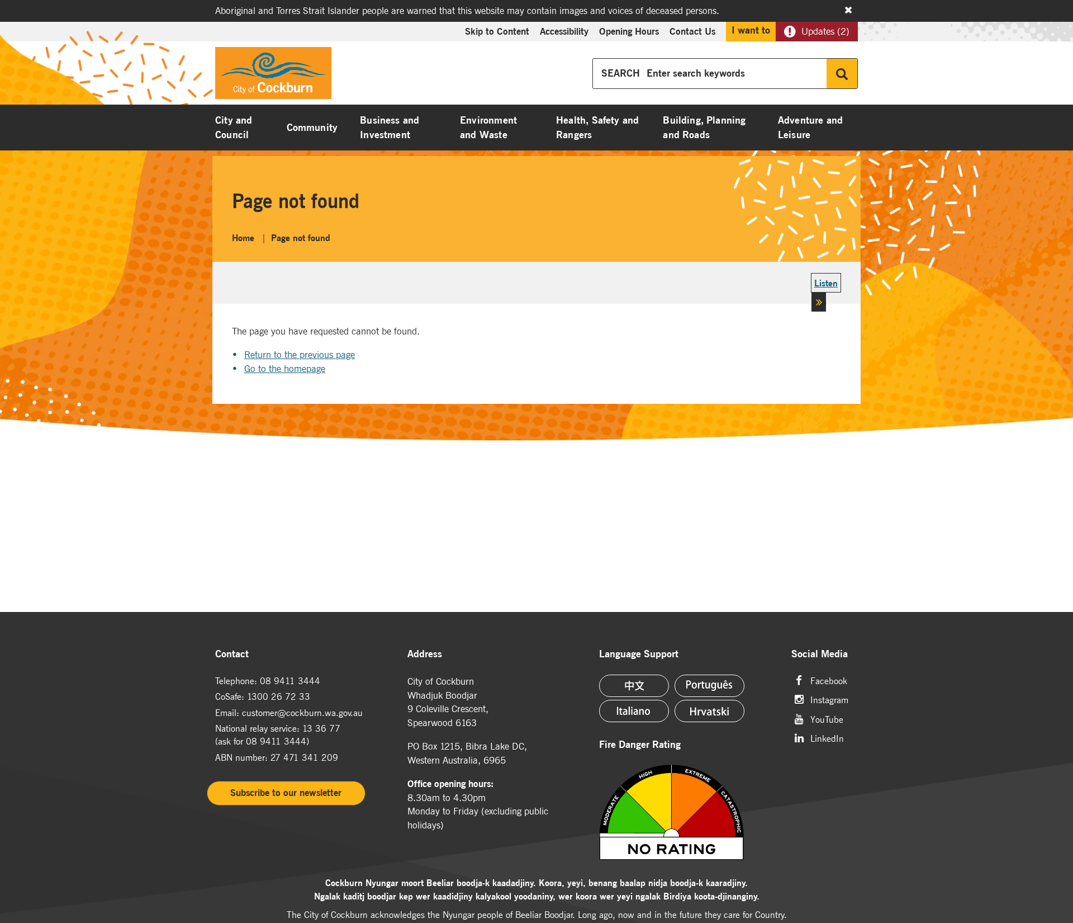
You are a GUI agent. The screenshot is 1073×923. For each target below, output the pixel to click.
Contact (232, 654)
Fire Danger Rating (640, 745)
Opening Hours (629, 31)
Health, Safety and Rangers (597, 127)
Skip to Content (497, 31)
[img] (685, 812)
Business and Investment (389, 127)
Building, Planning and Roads (704, 127)
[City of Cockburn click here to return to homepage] (273, 76)
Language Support (638, 654)
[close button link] (848, 10)
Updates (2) (825, 31)
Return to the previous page (299, 354)
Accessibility (564, 31)
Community (312, 127)
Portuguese (709, 686)
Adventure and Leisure (810, 127)
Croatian (709, 711)
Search (842, 73)
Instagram (829, 699)
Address (424, 654)
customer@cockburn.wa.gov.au (302, 712)
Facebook (828, 680)
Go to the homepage (284, 368)
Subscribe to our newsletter (285, 792)
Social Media (819, 654)
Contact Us (692, 31)
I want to (751, 30)
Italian (634, 711)
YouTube (826, 718)
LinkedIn (827, 737)
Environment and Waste (488, 127)
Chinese (634, 686)
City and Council (233, 127)
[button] (826, 294)
